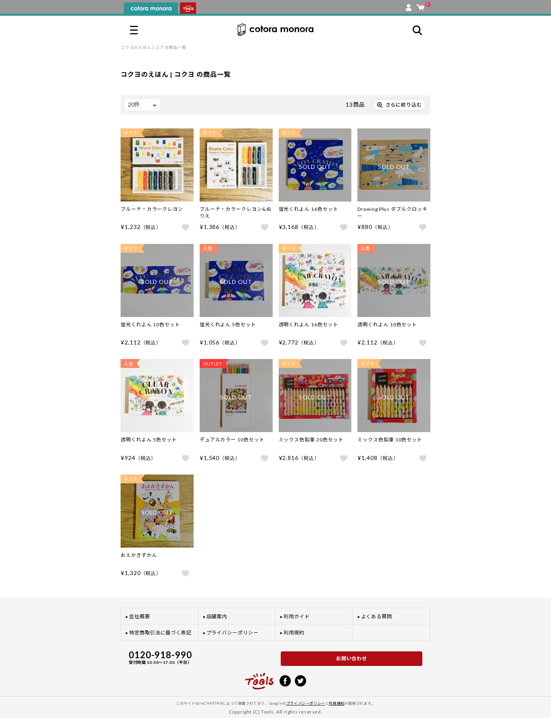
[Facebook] (285, 680)
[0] (420, 5)
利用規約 (294, 633)
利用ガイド (297, 616)
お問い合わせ (351, 658)
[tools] (259, 677)
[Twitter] (300, 680)
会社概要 (139, 616)
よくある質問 (376, 616)
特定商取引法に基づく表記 (160, 633)
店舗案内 (217, 616)
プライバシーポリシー (233, 633)
